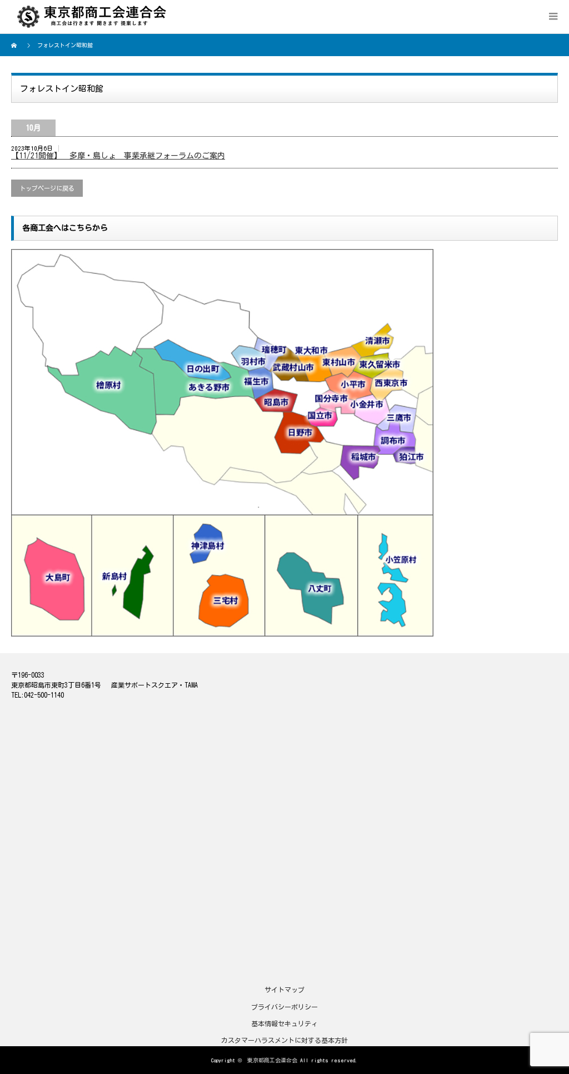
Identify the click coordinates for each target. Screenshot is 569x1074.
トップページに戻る (46, 188)
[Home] (15, 45)
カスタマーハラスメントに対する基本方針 (284, 1040)
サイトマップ (284, 989)
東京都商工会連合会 (272, 1060)
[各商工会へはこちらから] (222, 252)
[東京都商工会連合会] (96, 16)
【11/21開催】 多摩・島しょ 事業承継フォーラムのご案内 (118, 156)
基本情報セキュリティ (284, 1023)
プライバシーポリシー (284, 1006)
